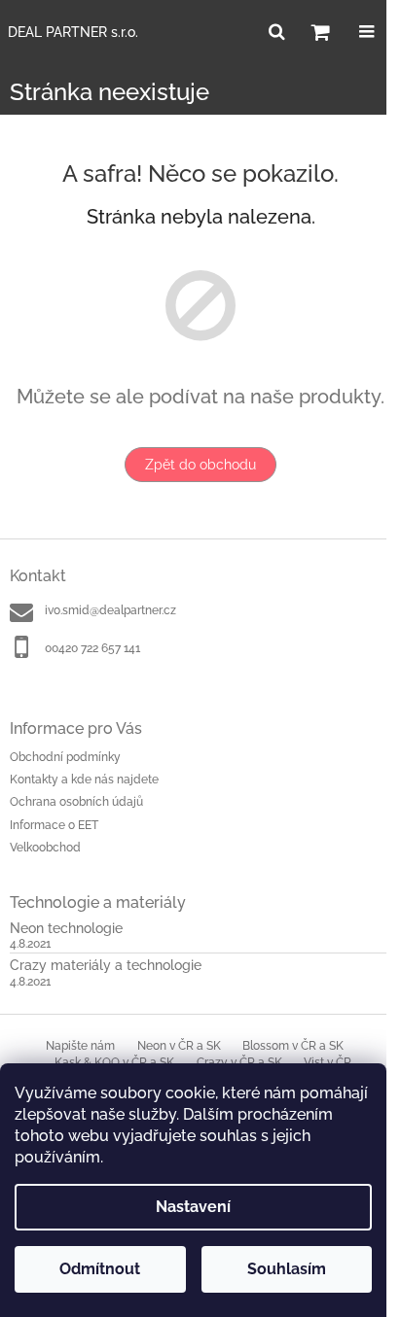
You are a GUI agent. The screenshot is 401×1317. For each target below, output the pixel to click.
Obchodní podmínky (65, 757)
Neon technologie (66, 928)
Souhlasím (286, 1269)
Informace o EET (54, 825)
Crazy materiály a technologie (105, 965)
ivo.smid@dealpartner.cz (110, 610)
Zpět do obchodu (200, 464)
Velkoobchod (45, 847)
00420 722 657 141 (92, 648)
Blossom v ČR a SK (293, 1046)
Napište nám (80, 1046)
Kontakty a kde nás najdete (84, 779)
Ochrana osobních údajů (76, 802)
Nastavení (193, 1206)
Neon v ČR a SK (179, 1046)
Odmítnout (99, 1269)
